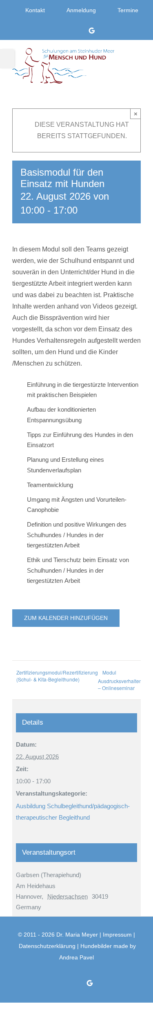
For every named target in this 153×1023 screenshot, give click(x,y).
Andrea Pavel (76, 957)
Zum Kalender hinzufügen (66, 618)
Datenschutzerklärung (47, 946)
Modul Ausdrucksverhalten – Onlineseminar (120, 680)
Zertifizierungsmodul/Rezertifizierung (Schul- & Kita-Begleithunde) (57, 676)
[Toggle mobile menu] (137, 60)
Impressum (117, 934)
